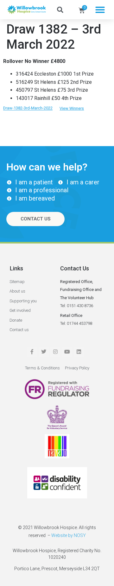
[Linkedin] (79, 352)
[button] (100, 9)
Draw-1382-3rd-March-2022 (28, 108)
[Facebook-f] (32, 352)
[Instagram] (55, 352)
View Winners (72, 108)
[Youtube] (67, 352)
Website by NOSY (68, 535)
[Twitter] (44, 352)
